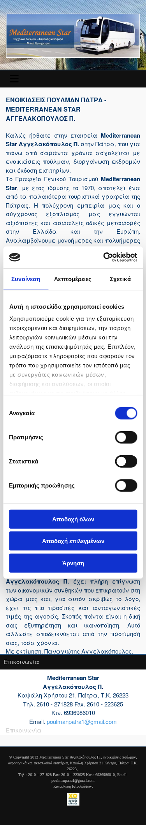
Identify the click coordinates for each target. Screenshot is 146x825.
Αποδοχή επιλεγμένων (73, 541)
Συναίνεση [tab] (25, 278)
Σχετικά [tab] (120, 278)
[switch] (126, 437)
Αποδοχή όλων (73, 519)
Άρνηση (73, 562)
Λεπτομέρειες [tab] (72, 278)
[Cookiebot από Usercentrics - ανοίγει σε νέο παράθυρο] (104, 257)
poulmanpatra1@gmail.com (82, 721)
